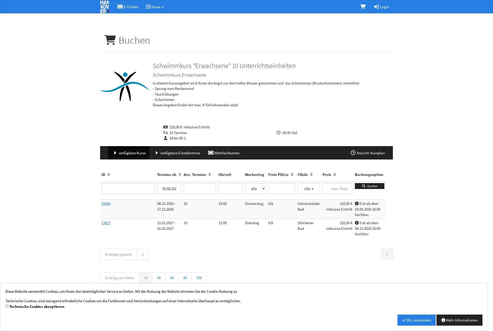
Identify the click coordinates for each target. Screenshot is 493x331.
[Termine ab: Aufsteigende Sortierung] (180, 174)
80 (185, 277)
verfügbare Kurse (132, 152)
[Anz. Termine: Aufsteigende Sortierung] (209, 174)
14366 (105, 203)
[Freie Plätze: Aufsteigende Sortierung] (292, 174)
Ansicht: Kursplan (370, 152)
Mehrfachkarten (227, 152)
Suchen (371, 186)
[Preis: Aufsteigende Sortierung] (335, 174)
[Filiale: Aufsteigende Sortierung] (311, 174)
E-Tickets (130, 6)
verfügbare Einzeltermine (179, 152)
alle (307, 188)
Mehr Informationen (461, 320)
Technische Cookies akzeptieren (37, 306)
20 (146, 277)
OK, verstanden (418, 320)
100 (199, 277)
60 (172, 277)
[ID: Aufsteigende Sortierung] (109, 174)
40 (159, 277)
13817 (105, 222)
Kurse (156, 6)
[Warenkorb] (362, 6)
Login (384, 6)
